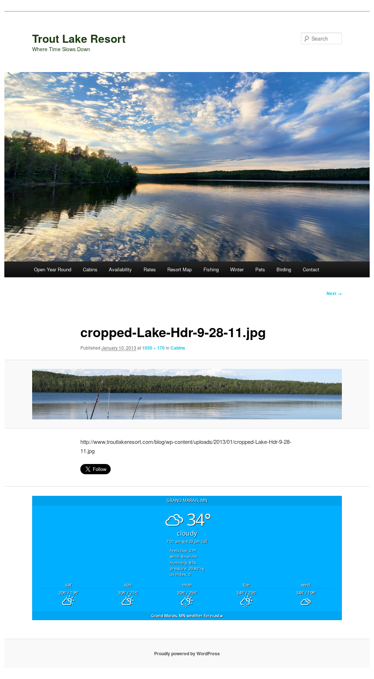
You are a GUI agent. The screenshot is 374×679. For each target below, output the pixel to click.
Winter (237, 269)
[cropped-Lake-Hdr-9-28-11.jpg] (187, 394)
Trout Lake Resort (79, 38)
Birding (283, 269)
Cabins (90, 269)
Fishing (211, 269)
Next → (334, 293)
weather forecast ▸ (187, 615)
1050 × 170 (153, 347)
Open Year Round (52, 269)
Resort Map (179, 269)
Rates (150, 269)
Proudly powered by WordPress (187, 653)
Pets (260, 269)
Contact (311, 269)
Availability (120, 269)
